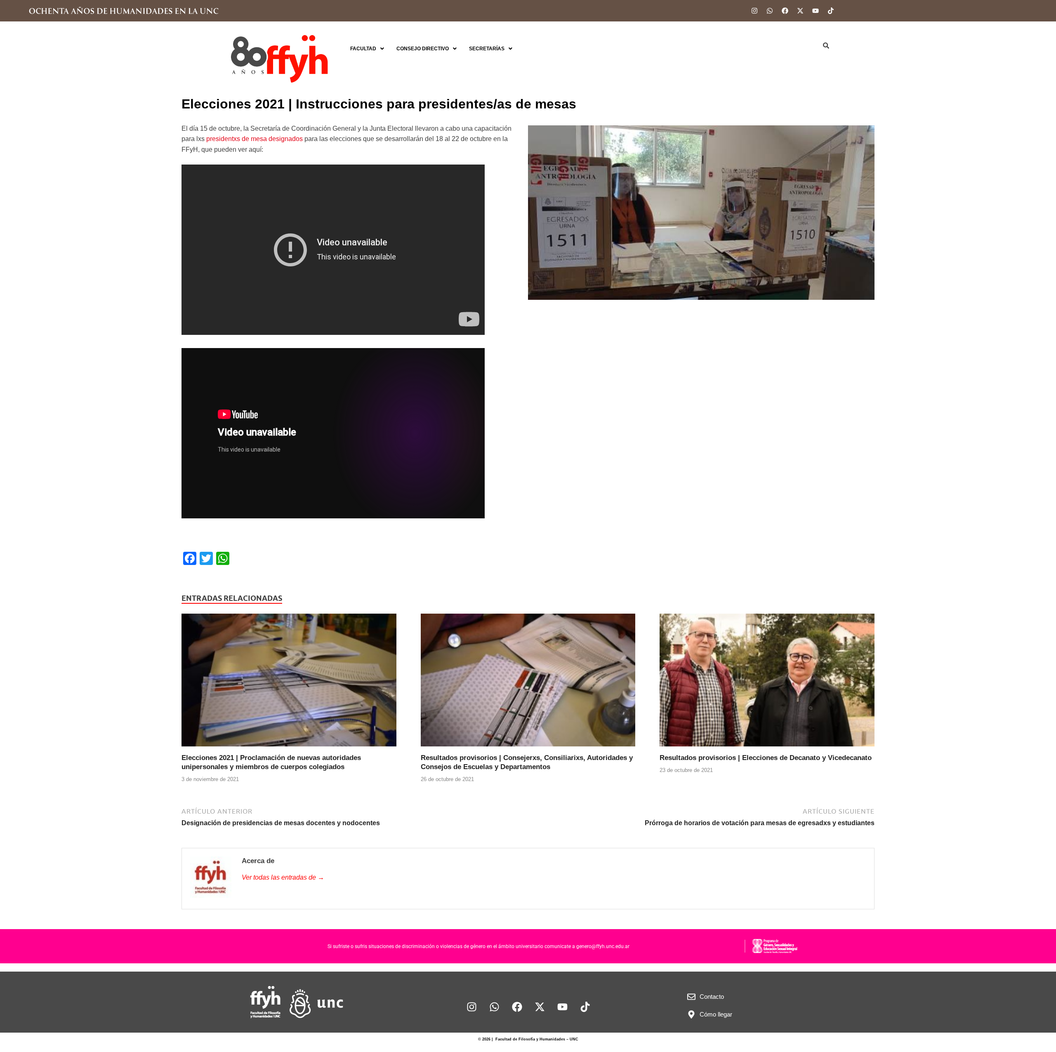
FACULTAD (363, 49)
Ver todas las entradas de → (283, 877)
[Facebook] (785, 10)
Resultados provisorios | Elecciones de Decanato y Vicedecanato (766, 758)
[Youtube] (815, 10)
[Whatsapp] (769, 10)
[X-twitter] (800, 10)
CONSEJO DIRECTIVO (422, 49)
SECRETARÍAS (486, 49)
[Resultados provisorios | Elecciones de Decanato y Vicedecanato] (767, 683)
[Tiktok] (830, 10)
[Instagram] (754, 10)
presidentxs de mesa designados (254, 138)
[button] (367, 48)
